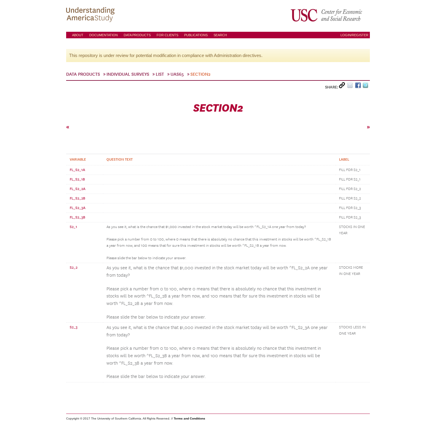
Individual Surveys (127, 74)
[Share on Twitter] (366, 86)
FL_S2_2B (77, 198)
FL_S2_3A (77, 207)
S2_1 (73, 226)
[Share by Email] (351, 86)
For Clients (167, 35)
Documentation (103, 35)
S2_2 (73, 267)
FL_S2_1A (77, 169)
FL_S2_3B (77, 217)
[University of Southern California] (327, 15)
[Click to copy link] (343, 86)
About (77, 35)
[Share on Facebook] (358, 86)
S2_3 (73, 327)
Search (220, 35)
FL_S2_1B (77, 179)
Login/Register (354, 35)
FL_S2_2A (77, 188)
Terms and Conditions (189, 418)
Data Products (137, 35)
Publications (196, 35)
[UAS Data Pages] (91, 15)
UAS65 (177, 74)
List (160, 74)
